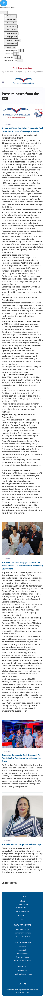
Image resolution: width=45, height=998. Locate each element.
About (22, 901)
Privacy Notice (22, 953)
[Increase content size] (22, 50)
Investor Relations (22, 908)
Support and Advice (22, 936)
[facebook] (20, 984)
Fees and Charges (22, 929)
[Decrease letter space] (18, 60)
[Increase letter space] (21, 60)
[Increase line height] (19, 57)
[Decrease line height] (16, 57)
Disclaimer (22, 946)
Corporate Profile (22, 904)
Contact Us (22, 971)
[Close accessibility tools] (6, 12)
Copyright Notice (22, 957)
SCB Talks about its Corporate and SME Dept (21, 844)
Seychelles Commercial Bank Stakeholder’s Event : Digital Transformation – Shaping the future (21, 758)
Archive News (22, 916)
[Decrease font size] (14, 54)
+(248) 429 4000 (7, 72)
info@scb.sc (20, 72)
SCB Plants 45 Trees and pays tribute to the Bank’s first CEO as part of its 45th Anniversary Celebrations (22, 565)
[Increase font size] (17, 54)
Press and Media (22, 911)
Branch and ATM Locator (22, 974)
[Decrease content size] (19, 50)
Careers (22, 919)
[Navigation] (3, 82)
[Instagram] (25, 984)
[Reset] (2, 12)
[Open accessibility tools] (3, 3)
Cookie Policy (23, 950)
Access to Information (22, 960)
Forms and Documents (22, 933)
